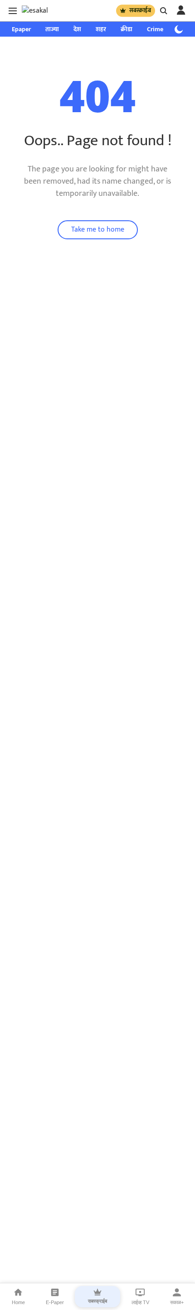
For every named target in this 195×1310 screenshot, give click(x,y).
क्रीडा (126, 29)
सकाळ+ (177, 1302)
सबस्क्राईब (140, 10)
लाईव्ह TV (140, 1302)
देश (77, 29)
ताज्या (52, 29)
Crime (155, 29)
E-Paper (55, 1302)
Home (18, 1302)
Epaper (21, 29)
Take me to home (97, 229)
